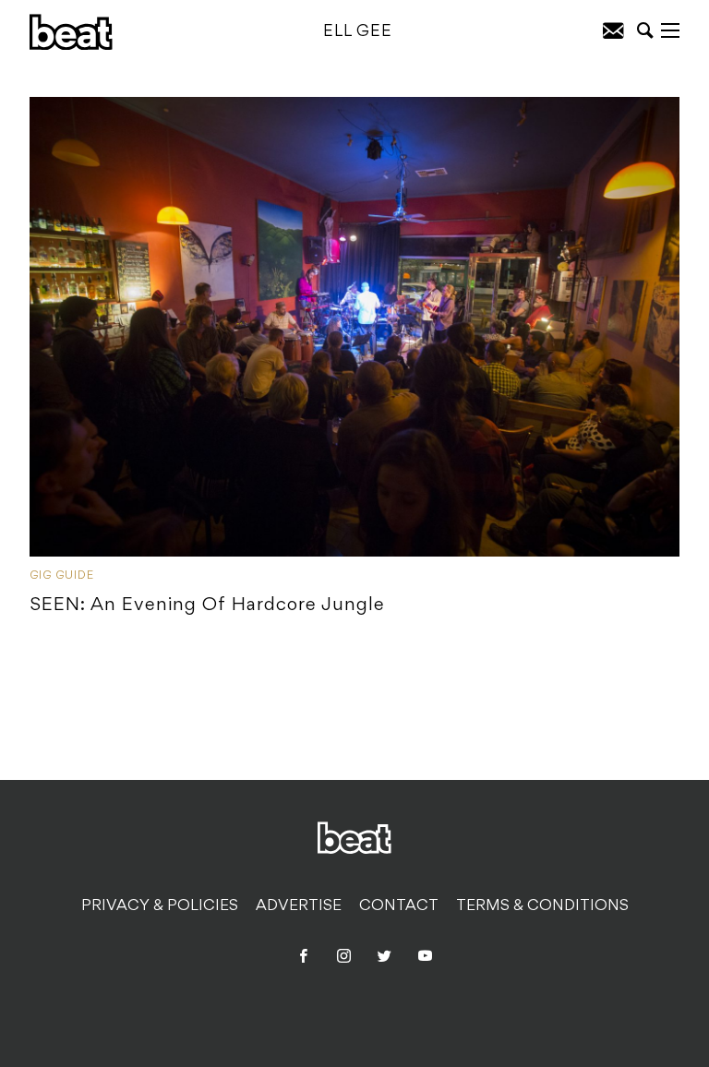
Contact (399, 906)
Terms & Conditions (542, 906)
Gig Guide (62, 575)
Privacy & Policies (159, 906)
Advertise (299, 906)
